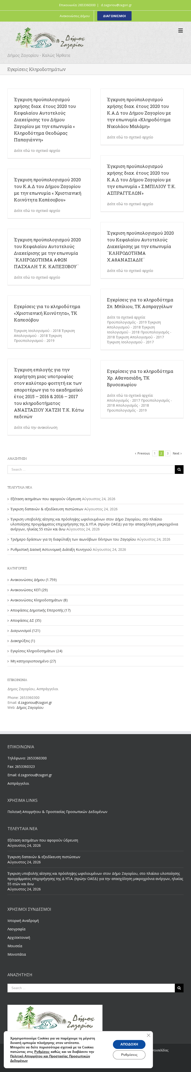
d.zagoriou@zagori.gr (116, 5)
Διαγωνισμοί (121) (25, 630)
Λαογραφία (16, 929)
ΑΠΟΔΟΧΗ (129, 1044)
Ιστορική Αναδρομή (23, 920)
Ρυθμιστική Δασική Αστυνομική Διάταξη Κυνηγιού (51, 549)
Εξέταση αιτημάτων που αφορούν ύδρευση (45, 498)
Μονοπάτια (16, 954)
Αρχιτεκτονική (18, 937)
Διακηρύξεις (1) (22, 640)
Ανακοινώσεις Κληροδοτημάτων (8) (39, 600)
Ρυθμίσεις (42, 1052)
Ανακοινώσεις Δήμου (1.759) (33, 579)
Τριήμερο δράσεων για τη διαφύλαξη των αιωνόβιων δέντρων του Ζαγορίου (73, 539)
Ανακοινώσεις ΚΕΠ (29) (29, 589)
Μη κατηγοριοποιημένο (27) (33, 661)
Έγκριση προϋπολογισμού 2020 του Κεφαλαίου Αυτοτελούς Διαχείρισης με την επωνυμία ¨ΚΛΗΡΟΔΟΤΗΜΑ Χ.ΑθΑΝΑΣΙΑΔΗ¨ (140, 246)
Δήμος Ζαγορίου (30, 707)
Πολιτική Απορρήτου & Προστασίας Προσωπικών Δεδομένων (57, 811)
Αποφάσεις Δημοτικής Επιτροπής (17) (40, 610)
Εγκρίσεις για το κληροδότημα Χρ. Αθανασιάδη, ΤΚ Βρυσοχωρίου (140, 378)
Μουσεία (14, 945)
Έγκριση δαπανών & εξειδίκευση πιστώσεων (46, 509)
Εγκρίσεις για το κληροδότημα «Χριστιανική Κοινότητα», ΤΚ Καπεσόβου (47, 313)
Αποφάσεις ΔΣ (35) (25, 620)
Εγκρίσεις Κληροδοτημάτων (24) (36, 651)
